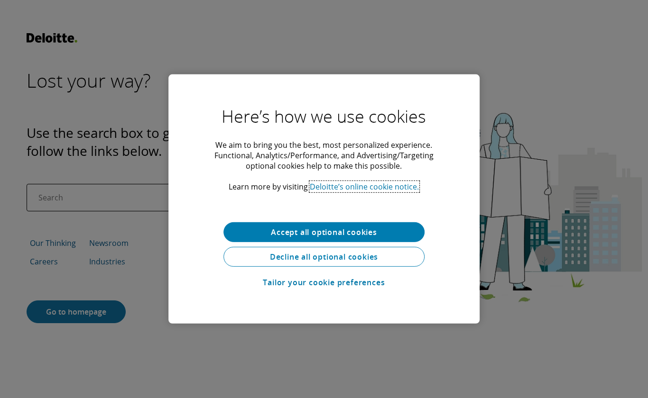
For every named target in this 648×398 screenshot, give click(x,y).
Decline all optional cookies (324, 257)
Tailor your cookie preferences (324, 282)
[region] (324, 199)
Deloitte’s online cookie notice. (364, 186)
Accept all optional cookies (324, 232)
